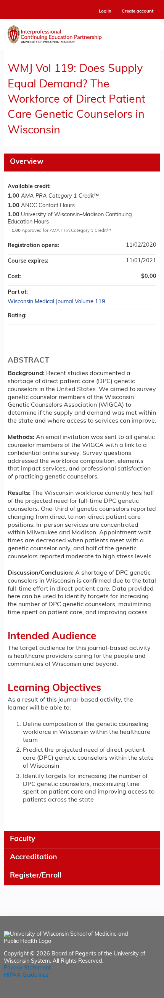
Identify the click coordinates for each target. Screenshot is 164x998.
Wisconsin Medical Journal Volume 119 (56, 302)
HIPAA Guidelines (26, 975)
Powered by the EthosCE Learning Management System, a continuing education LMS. (133, 992)
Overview (26, 162)
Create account (137, 11)
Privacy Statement (27, 968)
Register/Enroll (35, 875)
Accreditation (33, 857)
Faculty (22, 839)
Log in (105, 12)
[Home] (82, 32)
